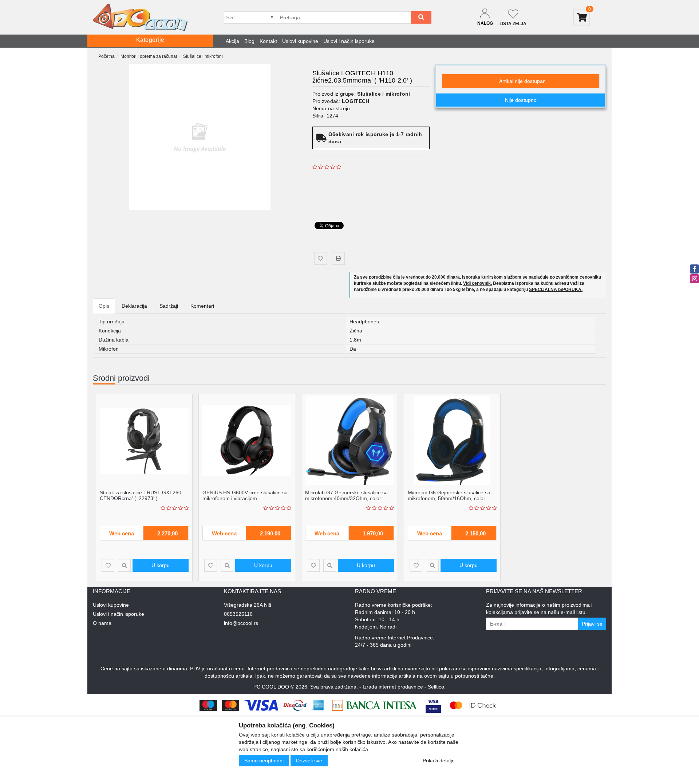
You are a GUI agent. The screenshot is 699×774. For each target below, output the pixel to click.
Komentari (202, 306)
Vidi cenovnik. (477, 283)
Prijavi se (592, 624)
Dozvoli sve (309, 760)
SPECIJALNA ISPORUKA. (555, 289)
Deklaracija (134, 306)
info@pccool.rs (241, 623)
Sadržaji (168, 306)
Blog (249, 41)
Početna (106, 56)
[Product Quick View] (124, 565)
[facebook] (694, 269)
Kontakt (268, 41)
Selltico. (437, 687)
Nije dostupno (521, 100)
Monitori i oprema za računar (149, 56)
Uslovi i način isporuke (349, 41)
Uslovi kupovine (300, 41)
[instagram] (694, 278)
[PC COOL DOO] (140, 17)
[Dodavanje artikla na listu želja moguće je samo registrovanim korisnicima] (320, 258)
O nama (102, 623)
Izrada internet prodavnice (393, 687)
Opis (104, 306)
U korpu (160, 565)
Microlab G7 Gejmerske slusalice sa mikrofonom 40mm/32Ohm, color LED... (346, 498)
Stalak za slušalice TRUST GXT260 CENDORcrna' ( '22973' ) (140, 495)
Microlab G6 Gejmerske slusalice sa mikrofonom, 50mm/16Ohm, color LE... (449, 498)
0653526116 (238, 614)
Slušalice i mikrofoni (203, 56)
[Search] (421, 17)
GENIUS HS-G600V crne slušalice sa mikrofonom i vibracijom (245, 495)
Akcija (232, 41)
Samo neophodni (264, 760)
